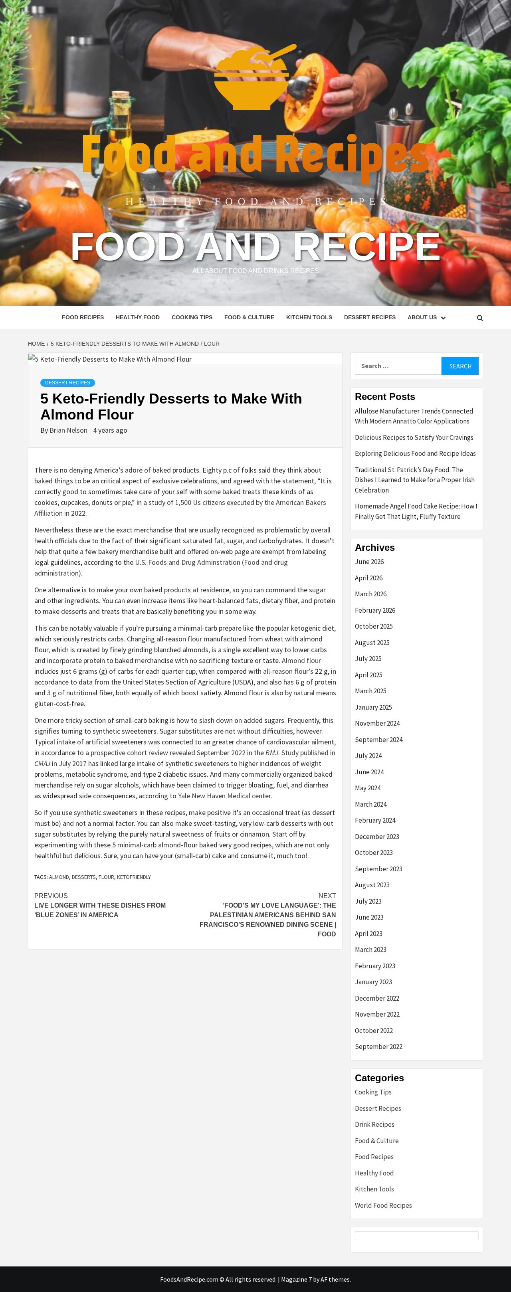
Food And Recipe (255, 246)
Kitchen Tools (309, 317)
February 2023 (375, 966)
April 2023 (368, 933)
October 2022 (374, 1030)
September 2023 (378, 869)
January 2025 (373, 707)
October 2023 (374, 852)
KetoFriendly (134, 876)
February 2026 (375, 610)
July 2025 (368, 658)
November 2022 (377, 1014)
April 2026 (368, 578)
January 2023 (373, 981)
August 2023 (372, 884)
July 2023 (368, 901)
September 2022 (378, 1046)
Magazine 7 (296, 1279)
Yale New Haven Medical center (224, 795)
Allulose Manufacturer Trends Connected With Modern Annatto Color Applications (414, 416)
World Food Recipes (383, 1205)
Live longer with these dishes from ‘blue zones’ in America (100, 905)
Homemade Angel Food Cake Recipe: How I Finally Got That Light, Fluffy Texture (416, 511)
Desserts (84, 876)
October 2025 (374, 626)
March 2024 (370, 804)
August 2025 (372, 642)
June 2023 (369, 917)
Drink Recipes (374, 1124)
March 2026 (370, 594)
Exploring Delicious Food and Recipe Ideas (415, 453)
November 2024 (377, 723)
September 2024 (378, 739)
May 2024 (367, 788)
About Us (422, 317)
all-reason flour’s (288, 671)
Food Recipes (83, 317)
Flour (106, 876)
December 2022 (377, 998)
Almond (59, 876)
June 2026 (369, 561)
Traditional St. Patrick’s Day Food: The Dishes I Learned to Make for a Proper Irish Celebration (415, 480)
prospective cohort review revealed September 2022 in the (184, 752)
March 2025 (370, 691)
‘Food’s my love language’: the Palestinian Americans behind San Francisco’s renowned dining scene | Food (268, 915)
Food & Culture (249, 317)
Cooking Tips (192, 317)
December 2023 (377, 836)
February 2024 (375, 820)
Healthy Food (138, 317)
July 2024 (368, 755)
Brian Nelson (69, 430)
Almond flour (301, 660)
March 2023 (370, 949)
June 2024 (369, 772)
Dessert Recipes (370, 317)
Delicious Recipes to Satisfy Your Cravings (414, 437)
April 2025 (368, 675)
